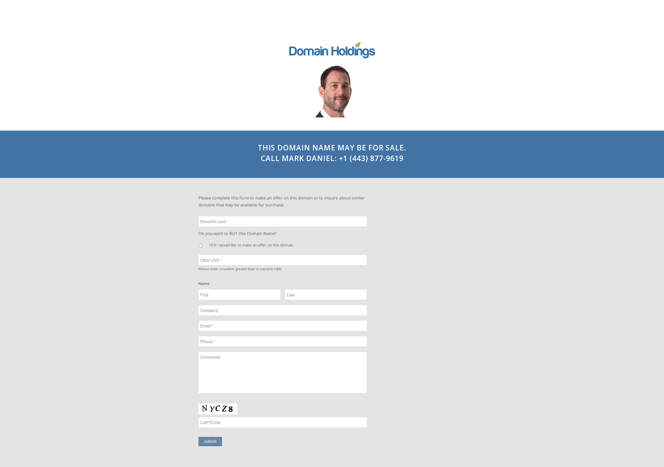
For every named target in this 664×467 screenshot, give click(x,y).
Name (204, 283)
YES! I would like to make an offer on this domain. (251, 245)
